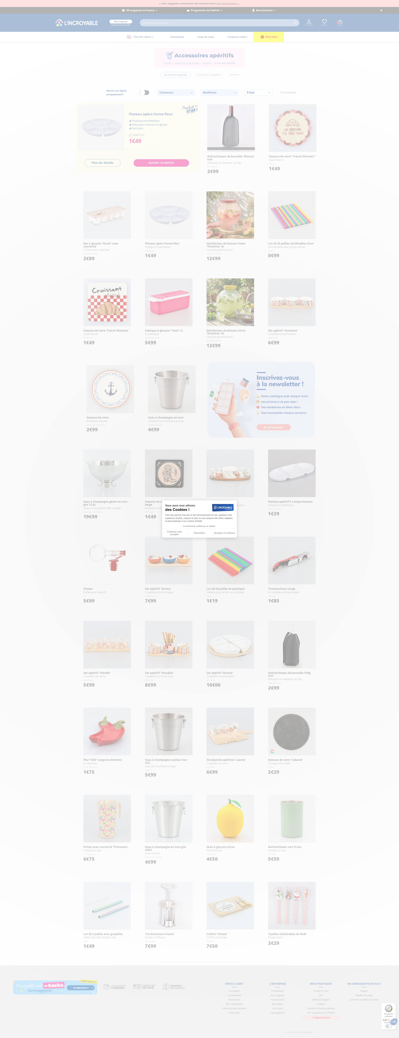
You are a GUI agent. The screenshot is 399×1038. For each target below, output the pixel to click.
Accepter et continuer (224, 533)
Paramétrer (199, 533)
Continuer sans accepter (174, 533)
